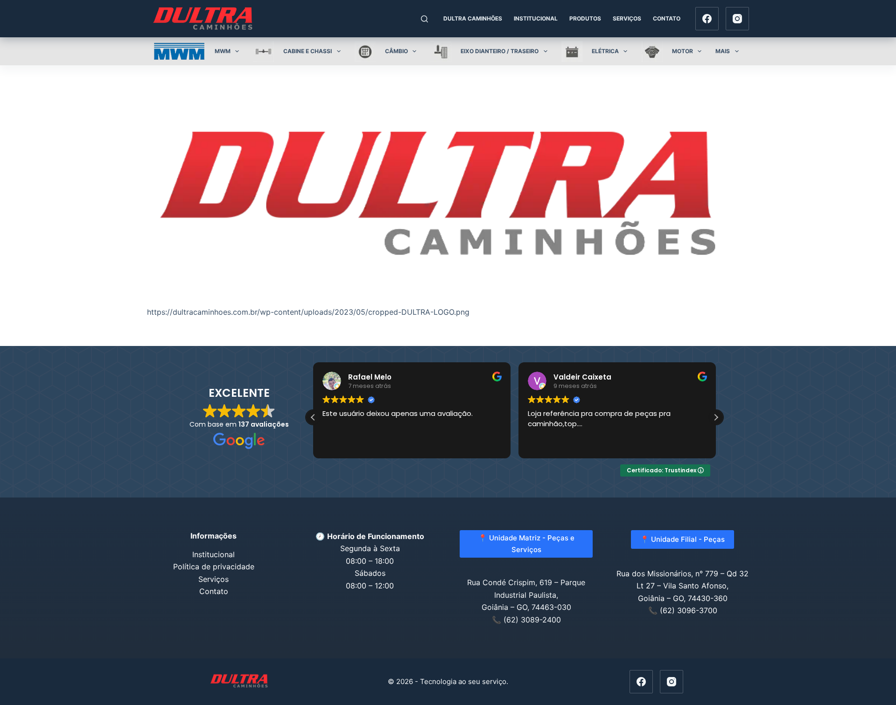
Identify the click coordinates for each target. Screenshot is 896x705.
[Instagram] (737, 18)
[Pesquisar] (424, 18)
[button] (716, 417)
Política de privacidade (213, 566)
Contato (666, 18)
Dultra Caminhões (472, 18)
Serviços (627, 18)
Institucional (536, 18)
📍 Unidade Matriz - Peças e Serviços (526, 543)
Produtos (585, 18)
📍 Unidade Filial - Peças (682, 539)
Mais (722, 51)
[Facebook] (707, 18)
